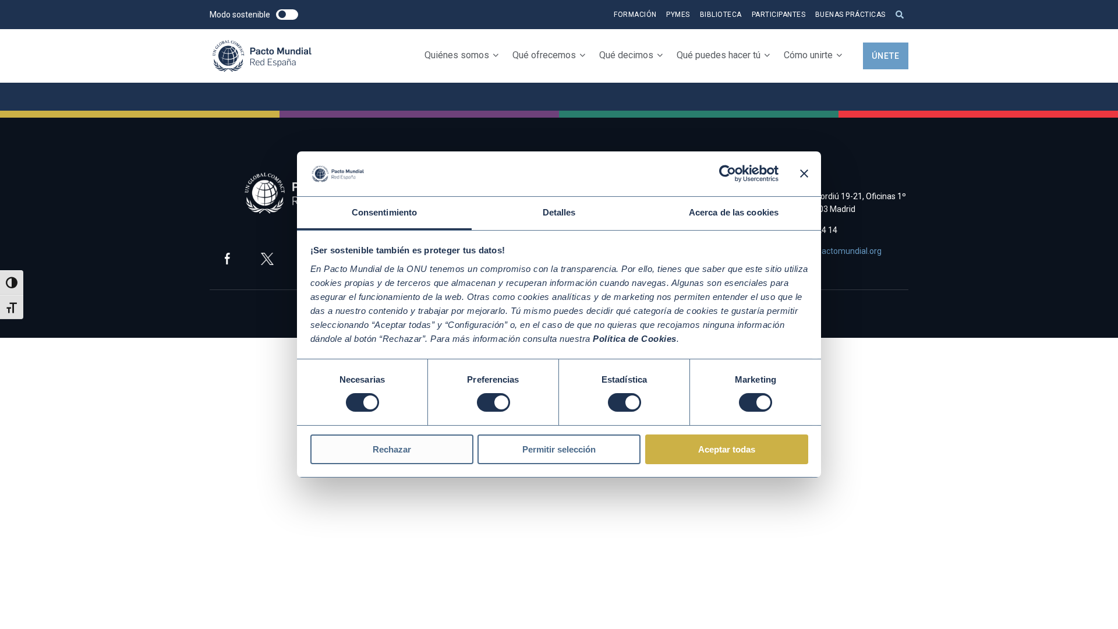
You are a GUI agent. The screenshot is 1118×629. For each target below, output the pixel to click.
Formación (635, 14)
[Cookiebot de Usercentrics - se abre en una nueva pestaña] (728, 173)
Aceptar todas (726, 449)
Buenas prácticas (850, 14)
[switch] (493, 402)
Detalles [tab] (559, 212)
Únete (886, 56)
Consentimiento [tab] (384, 212)
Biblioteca (721, 14)
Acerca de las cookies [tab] (734, 212)
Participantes (779, 14)
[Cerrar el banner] (804, 173)
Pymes (678, 14)
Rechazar (392, 449)
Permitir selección (559, 449)
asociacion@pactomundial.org (826, 251)
